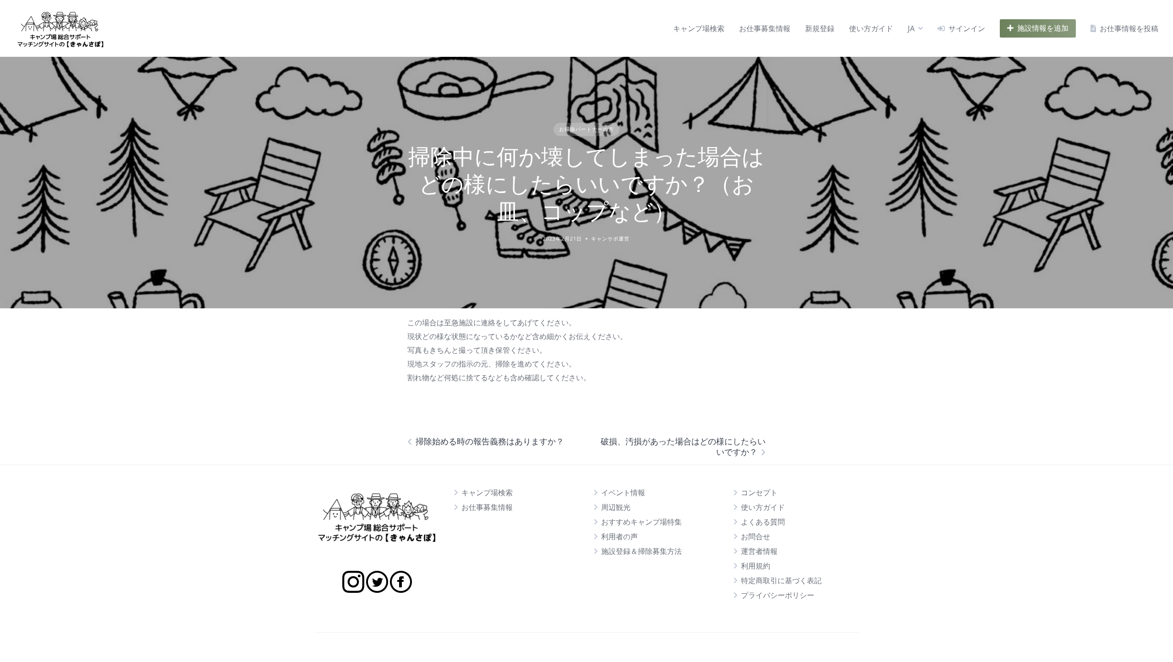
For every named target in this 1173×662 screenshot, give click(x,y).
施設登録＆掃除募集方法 (641, 551)
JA (911, 28)
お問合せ (755, 536)
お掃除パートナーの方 (586, 129)
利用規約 (755, 566)
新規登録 (819, 28)
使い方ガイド (871, 28)
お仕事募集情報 (764, 28)
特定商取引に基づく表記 (781, 580)
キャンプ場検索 (698, 28)
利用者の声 (619, 536)
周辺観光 (615, 507)
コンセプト (759, 492)
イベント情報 (623, 492)
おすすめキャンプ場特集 (641, 522)
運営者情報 (759, 551)
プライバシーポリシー (777, 595)
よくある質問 (763, 522)
